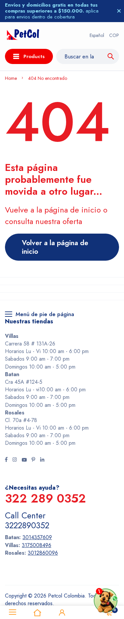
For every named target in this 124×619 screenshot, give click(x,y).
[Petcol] (23, 35)
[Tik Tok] (33, 460)
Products (34, 56)
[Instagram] (14, 460)
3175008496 (36, 545)
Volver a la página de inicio (55, 247)
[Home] (37, 612)
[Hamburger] (12, 612)
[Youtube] (24, 460)
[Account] (62, 612)
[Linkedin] (42, 460)
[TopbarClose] (119, 11)
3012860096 (43, 553)
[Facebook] (6, 460)
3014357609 (37, 537)
